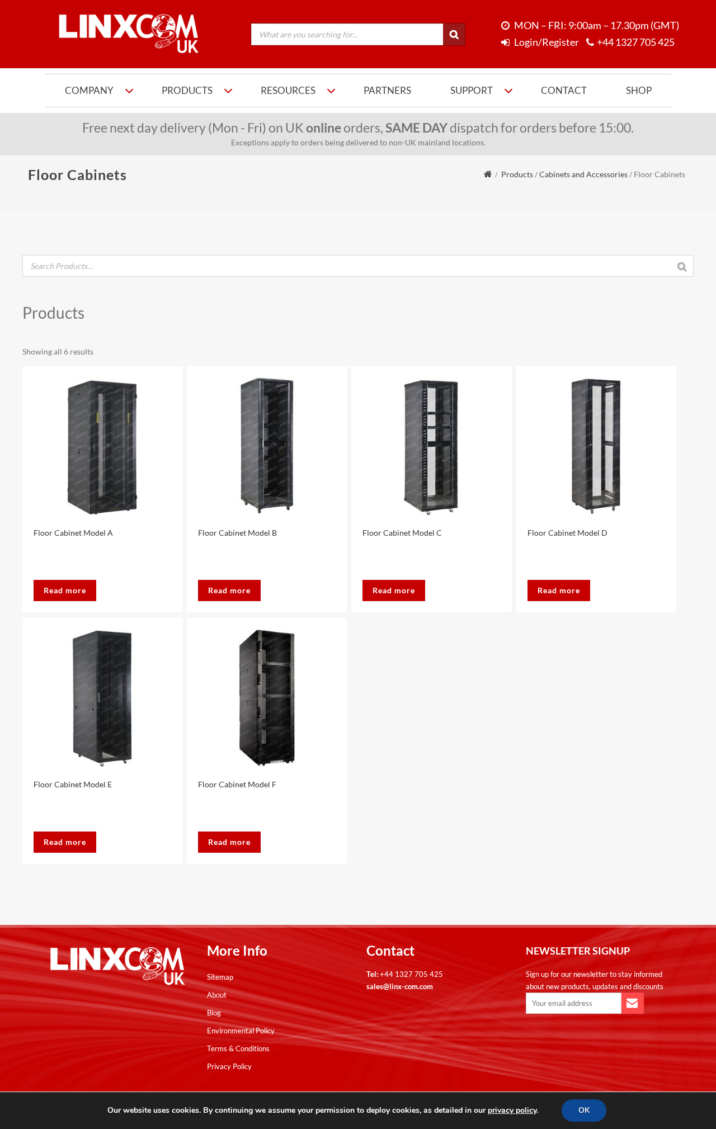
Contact (564, 90)
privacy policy (512, 1110)
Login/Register (545, 42)
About (217, 994)
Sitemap (220, 976)
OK (584, 1110)
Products (187, 90)
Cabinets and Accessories (583, 174)
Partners (387, 90)
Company (89, 90)
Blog (214, 1012)
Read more (65, 590)
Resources (288, 90)
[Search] (454, 34)
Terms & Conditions (238, 1048)
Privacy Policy (229, 1066)
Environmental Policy (241, 1030)
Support (471, 90)
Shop (639, 90)
